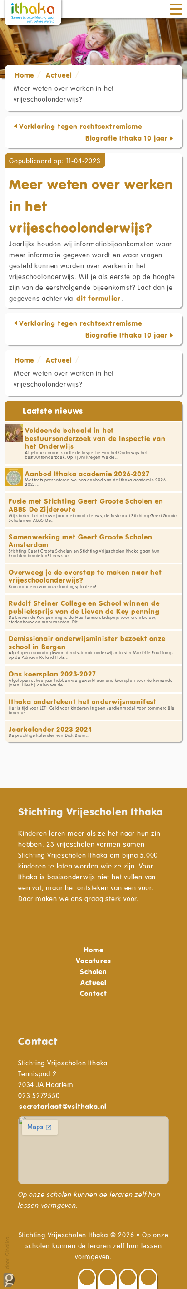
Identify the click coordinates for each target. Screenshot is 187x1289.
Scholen (93, 971)
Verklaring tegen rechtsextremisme (80, 126)
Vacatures (93, 960)
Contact (93, 993)
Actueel (59, 74)
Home (24, 74)
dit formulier (98, 298)
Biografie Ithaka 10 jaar (126, 137)
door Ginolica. (7, 1253)
